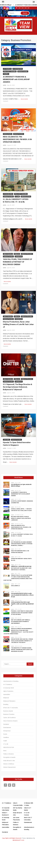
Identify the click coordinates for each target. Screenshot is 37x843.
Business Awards (8, 134)
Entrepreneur (7, 731)
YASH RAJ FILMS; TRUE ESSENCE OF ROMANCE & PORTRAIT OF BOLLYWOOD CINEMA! (17, 262)
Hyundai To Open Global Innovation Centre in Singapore (17, 443)
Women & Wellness (8, 764)
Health (5, 740)
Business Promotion (23, 71)
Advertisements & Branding (10, 681)
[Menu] (3, 1)
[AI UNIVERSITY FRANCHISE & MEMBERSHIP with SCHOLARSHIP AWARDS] (6, 492)
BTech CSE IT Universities (10, 71)
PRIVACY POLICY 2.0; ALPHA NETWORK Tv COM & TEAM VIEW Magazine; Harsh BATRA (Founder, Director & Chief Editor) (17, 577)
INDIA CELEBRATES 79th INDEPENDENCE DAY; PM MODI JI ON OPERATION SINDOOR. (17, 139)
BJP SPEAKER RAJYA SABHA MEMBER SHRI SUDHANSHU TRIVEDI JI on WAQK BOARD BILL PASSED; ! (21, 543)
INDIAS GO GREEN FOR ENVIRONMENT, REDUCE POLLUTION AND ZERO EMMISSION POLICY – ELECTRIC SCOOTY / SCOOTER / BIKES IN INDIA (18, 631)
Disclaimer (6, 724)
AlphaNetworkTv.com (18, 840)
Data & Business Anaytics (10, 721)
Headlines (6, 74)
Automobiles (6, 439)
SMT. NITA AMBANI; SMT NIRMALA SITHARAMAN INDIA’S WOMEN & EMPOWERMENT (20, 621)
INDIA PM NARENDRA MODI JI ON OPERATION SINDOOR (20, 551)
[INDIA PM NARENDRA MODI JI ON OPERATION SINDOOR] (6, 551)
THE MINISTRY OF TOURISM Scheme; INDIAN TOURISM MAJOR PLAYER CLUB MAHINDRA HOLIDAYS (21, 649)
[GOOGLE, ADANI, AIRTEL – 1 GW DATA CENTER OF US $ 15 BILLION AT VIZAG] (6, 509)
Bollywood (16, 254)
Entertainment (18, 256)
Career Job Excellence (9, 717)
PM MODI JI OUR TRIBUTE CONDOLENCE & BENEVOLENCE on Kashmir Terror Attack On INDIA (22, 612)
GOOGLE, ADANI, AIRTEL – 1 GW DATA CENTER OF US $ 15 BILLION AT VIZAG (21, 509)
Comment (5, 101)
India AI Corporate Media (18, 804)
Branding (5, 704)
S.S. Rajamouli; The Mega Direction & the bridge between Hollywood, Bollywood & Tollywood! (17, 387)
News (4, 750)
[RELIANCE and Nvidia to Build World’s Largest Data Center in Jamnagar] (6, 517)
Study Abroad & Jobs (9, 760)
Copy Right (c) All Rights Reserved (11, 838)
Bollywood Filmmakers (27, 254)
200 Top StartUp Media (17, 809)
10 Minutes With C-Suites (28, 804)
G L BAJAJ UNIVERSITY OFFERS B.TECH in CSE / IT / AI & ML (15, 200)
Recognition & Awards (9, 757)
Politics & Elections (8, 754)
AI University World (17, 68)
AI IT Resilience (7, 68)
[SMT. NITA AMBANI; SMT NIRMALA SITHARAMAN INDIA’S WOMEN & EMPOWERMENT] (6, 620)
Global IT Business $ (5, 814)
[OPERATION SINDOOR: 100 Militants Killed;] (6, 558)
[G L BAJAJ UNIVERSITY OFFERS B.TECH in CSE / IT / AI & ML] (6, 534)
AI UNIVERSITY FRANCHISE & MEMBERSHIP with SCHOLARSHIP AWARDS (16, 79)
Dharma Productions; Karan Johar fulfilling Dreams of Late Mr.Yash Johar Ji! (18, 324)
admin (4, 85)
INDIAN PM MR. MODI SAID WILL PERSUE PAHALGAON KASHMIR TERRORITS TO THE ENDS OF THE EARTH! (22, 640)
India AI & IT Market (27, 809)
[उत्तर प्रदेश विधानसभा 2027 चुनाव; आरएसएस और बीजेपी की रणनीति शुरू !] (6, 484)
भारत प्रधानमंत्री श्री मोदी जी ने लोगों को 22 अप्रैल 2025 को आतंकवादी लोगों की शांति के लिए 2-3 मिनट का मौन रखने (22, 595)
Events (5, 734)
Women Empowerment (9, 767)
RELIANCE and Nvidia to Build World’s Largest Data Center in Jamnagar (21, 518)
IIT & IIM (17, 196)
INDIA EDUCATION (25, 196)
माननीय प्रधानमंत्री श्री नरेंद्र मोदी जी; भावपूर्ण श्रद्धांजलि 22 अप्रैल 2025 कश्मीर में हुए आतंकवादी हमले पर (22, 603)
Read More (24, 99)
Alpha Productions (8, 254)
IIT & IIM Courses (26, 814)
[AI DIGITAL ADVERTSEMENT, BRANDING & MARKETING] (6, 501)
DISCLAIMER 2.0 (15, 585)
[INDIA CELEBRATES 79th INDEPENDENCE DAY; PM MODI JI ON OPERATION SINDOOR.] (6, 525)
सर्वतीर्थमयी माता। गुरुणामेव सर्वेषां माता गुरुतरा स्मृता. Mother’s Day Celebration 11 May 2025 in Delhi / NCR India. (21, 568)
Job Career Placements (16, 818)
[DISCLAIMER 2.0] (6, 586)
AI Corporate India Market (5, 809)
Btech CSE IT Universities (28, 818)
